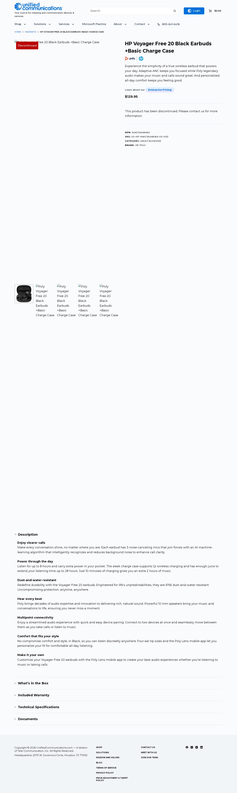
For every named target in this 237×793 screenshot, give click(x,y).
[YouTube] (196, 747)
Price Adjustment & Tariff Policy (112, 779)
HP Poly (140, 145)
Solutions (102, 752)
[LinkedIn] (201, 747)
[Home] (39, 5)
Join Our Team (149, 757)
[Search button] (174, 11)
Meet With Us (149, 752)
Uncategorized (150, 141)
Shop (99, 747)
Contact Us (148, 747)
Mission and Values (107, 757)
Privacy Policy (105, 773)
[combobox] (129, 11)
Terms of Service (106, 768)
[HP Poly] (134, 58)
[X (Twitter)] (192, 747)
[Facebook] (187, 747)
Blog (99, 762)
